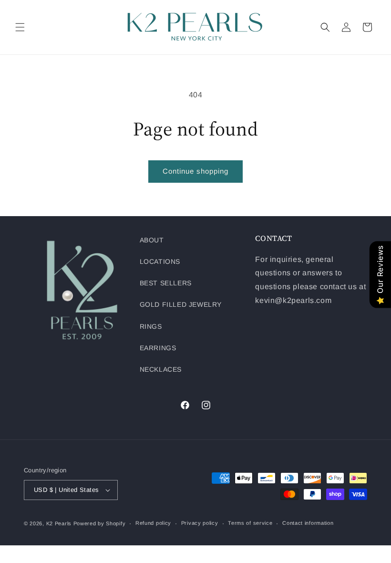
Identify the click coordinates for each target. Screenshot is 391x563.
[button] (20, 27)
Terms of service (250, 523)
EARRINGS (158, 348)
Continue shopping (195, 171)
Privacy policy (199, 523)
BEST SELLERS (166, 283)
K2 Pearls (59, 523)
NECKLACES (161, 369)
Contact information (307, 523)
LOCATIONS (160, 261)
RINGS (151, 326)
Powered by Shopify (99, 523)
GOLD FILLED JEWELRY (181, 304)
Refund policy (153, 523)
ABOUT (152, 240)
